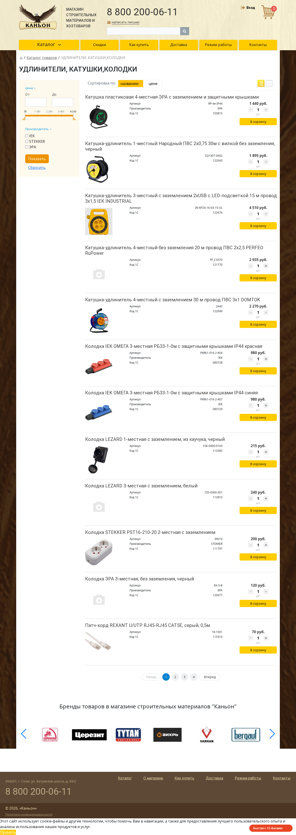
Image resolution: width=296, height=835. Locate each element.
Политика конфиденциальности (28, 814)
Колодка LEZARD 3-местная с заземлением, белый (141, 486)
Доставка (214, 778)
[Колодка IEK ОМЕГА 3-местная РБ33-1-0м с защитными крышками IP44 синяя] (98, 413)
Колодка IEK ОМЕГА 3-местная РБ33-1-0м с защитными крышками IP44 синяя (171, 393)
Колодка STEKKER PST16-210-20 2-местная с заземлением (150, 532)
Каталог (125, 778)
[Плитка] (269, 83)
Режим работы (248, 778)
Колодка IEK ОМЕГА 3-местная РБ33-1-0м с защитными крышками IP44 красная (173, 346)
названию (129, 83)
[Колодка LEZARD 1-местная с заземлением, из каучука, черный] (98, 460)
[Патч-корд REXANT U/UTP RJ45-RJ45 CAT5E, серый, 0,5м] (98, 646)
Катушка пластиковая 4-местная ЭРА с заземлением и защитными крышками (172, 97)
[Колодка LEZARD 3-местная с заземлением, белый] (98, 506)
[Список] (261, 83)
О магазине (153, 778)
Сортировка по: (102, 83)
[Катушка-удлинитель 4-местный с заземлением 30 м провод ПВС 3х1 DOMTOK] (98, 320)
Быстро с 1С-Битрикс (268, 828)
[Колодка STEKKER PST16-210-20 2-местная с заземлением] (98, 553)
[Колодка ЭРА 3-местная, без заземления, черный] (98, 599)
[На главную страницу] (21, 57)
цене (153, 83)
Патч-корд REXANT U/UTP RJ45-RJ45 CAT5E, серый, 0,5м (147, 625)
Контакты (282, 778)
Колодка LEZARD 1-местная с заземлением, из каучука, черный (155, 439)
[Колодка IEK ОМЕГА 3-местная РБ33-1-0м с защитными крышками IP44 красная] (98, 367)
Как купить (184, 778)
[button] (23, 734)
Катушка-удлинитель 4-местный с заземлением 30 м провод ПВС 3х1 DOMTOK (172, 299)
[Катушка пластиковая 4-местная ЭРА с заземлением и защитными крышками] (98, 117)
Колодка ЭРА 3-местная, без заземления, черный (139, 579)
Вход (251, 8)
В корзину (258, 121)
